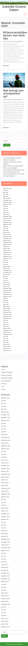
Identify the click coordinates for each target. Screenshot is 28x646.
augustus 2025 (7, 204)
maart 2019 (6, 326)
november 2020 (7, 290)
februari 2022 (6, 266)
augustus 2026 (7, 188)
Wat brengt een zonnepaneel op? (13, 93)
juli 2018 (5, 336)
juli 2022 (5, 260)
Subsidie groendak (6, 375)
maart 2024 (6, 232)
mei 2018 (5, 340)
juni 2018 (5, 338)
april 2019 (6, 324)
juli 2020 (5, 298)
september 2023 (7, 242)
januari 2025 (6, 214)
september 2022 (7, 256)
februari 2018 (6, 346)
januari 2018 (6, 348)
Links (2, 386)
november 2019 (7, 314)
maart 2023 (6, 246)
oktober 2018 (7, 332)
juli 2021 (5, 276)
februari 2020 (6, 308)
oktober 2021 (7, 274)
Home (2, 369)
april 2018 (6, 342)
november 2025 (7, 200)
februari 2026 (6, 198)
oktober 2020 (7, 292)
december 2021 (7, 270)
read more (6, 65)
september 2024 (7, 222)
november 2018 (7, 330)
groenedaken (18, 41)
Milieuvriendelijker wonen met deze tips (15, 35)
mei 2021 (5, 280)
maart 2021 (6, 282)
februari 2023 (6, 248)
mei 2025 (5, 210)
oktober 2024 (7, 220)
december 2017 (7, 350)
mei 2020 (5, 302)
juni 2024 (5, 226)
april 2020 (6, 304)
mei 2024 (5, 228)
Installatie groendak (6, 378)
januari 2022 (6, 268)
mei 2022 (5, 264)
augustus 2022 (7, 258)
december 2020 (7, 288)
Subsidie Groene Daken (14, 8)
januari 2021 (6, 286)
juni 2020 (5, 300)
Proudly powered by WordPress (14, 644)
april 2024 (6, 230)
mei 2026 (5, 194)
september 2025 (7, 202)
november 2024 (7, 218)
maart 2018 (6, 344)
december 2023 (7, 236)
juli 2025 (5, 206)
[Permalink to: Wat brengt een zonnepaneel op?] (14, 80)
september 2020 (7, 294)
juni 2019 (5, 320)
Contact (3, 389)
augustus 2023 (7, 244)
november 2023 (7, 238)
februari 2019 (6, 328)
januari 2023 (6, 250)
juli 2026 (5, 190)
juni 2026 (5, 192)
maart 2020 (6, 306)
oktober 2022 (7, 254)
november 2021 (7, 272)
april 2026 (6, 196)
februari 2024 (6, 234)
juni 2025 (5, 208)
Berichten (3, 383)
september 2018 (7, 334)
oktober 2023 (7, 240)
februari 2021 (6, 284)
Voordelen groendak (6, 372)
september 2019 (7, 316)
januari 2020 (6, 310)
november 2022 (7, 252)
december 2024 (7, 216)
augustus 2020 (7, 296)
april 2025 (6, 212)
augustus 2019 (7, 318)
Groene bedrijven (6, 381)
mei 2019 (5, 322)
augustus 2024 (7, 224)
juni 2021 (5, 278)
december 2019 (7, 312)
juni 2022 (5, 262)
